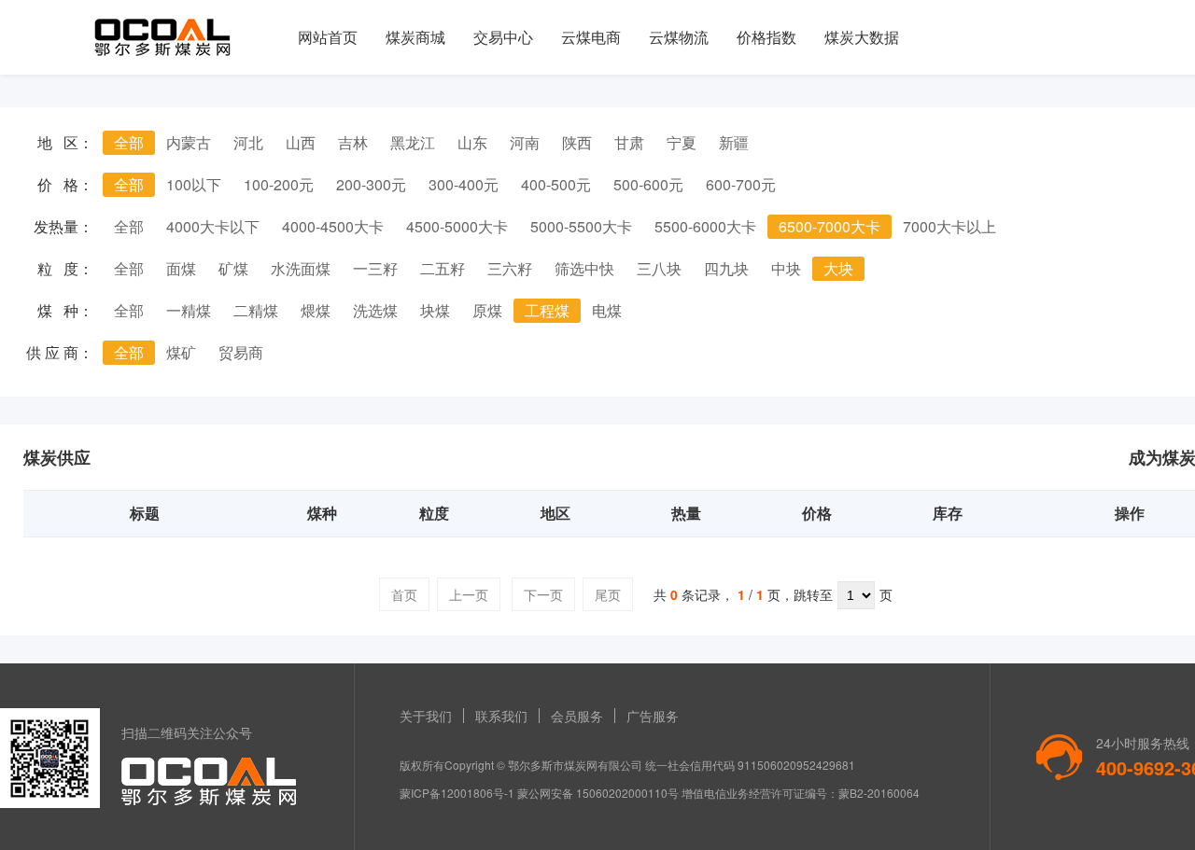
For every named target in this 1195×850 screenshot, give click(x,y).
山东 (472, 142)
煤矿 (181, 352)
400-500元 (556, 184)
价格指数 (766, 37)
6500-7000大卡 (829, 226)
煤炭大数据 (861, 37)
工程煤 (547, 310)
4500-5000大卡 (457, 226)
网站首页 (328, 37)
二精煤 (255, 310)
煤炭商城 (415, 37)
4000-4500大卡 (333, 226)
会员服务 (577, 715)
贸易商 (240, 352)
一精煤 (188, 310)
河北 (248, 142)
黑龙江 (412, 142)
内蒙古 (188, 142)
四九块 (726, 268)
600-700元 (741, 184)
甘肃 (629, 142)
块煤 (435, 310)
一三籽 (375, 268)
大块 (838, 268)
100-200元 (279, 184)
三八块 (659, 268)
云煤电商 (591, 37)
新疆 (734, 142)
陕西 (577, 142)
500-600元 (648, 184)
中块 (786, 268)
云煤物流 (679, 37)
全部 (129, 142)
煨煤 (315, 310)
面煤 (181, 268)
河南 (525, 142)
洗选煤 (375, 310)
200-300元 (371, 184)
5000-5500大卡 (581, 226)
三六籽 (509, 268)
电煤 (607, 310)
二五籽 (442, 268)
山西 (301, 142)
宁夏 (681, 142)
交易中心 (503, 37)
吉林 (353, 142)
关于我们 (426, 715)
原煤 (487, 310)
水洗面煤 (300, 268)
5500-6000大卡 (705, 226)
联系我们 (501, 715)
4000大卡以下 (213, 226)
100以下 (193, 184)
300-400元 (464, 184)
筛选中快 (584, 268)
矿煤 (233, 268)
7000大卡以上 (949, 226)
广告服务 (652, 715)
